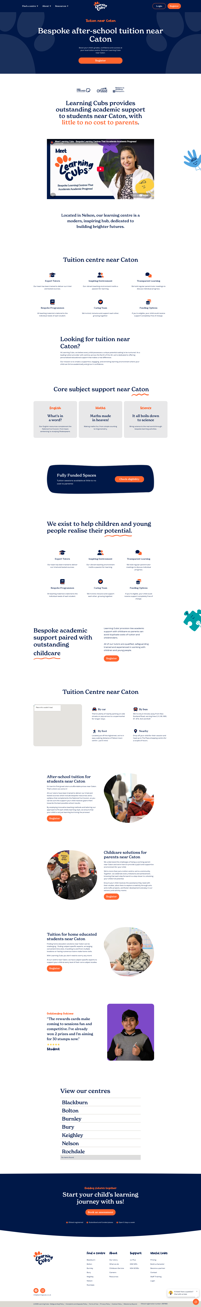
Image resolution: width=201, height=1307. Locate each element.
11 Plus (133, 1260)
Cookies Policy (117, 1304)
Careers (112, 1272)
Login (152, 1281)
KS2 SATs (133, 1264)
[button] (30, 6)
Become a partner (157, 1268)
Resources (113, 1277)
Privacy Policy (105, 1304)
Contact (153, 1272)
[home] (100, 6)
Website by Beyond (130, 1304)
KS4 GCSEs (134, 1268)
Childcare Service (116, 1268)
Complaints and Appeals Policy (76, 1304)
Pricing (153, 1260)
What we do (114, 1264)
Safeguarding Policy (57, 1304)
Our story (113, 1260)
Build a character (157, 1264)
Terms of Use (93, 1304)
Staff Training (156, 1277)
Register (100, 60)
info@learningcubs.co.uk (42, 1295)
